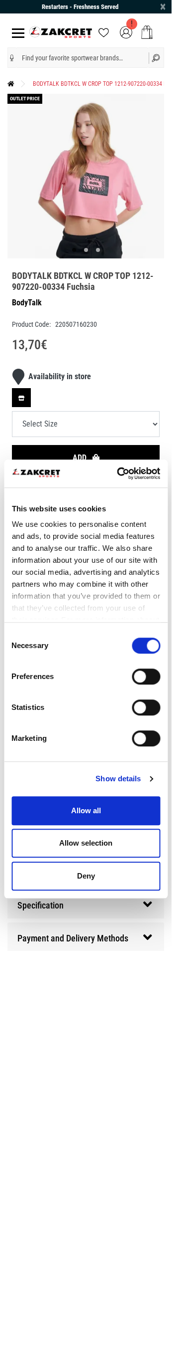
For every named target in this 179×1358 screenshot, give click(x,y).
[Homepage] (10, 83)
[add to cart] (147, 32)
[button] (12, 58)
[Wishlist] (103, 31)
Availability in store (59, 369)
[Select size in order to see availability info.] (21, 390)
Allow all (86, 810)
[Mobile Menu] (16, 32)
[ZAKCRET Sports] (61, 31)
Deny (86, 876)
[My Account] (126, 31)
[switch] (146, 676)
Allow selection (85, 843)
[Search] (157, 57)
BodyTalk (27, 295)
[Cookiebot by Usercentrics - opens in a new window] (120, 473)
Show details (118, 778)
